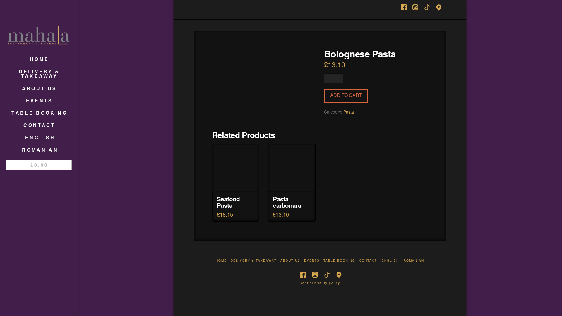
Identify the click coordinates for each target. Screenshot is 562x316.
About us (290, 260)
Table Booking (339, 260)
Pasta (348, 112)
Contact (368, 260)
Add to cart (346, 95)
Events (312, 260)
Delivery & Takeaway (254, 260)
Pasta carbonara (287, 202)
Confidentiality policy (320, 283)
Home (221, 260)
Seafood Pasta (228, 202)
